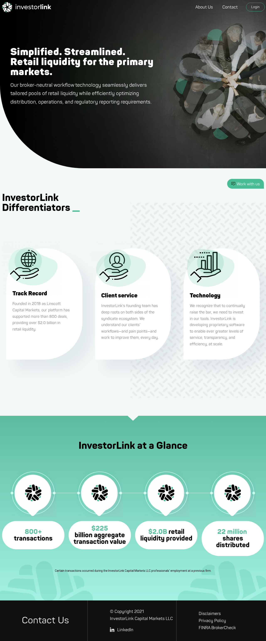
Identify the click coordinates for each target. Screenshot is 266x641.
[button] (255, 7)
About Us (204, 7)
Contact (230, 7)
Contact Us (45, 620)
